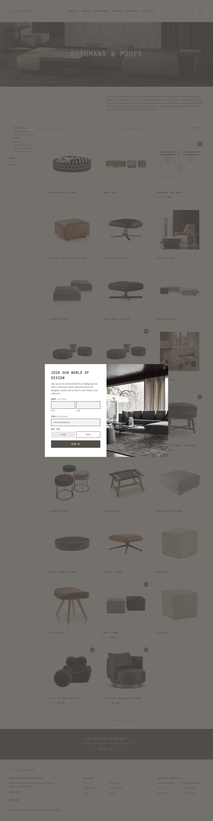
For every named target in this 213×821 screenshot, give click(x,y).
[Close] (164, 368)
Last (78, 411)
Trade (63, 435)
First (53, 411)
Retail (88, 435)
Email (59, 416)
